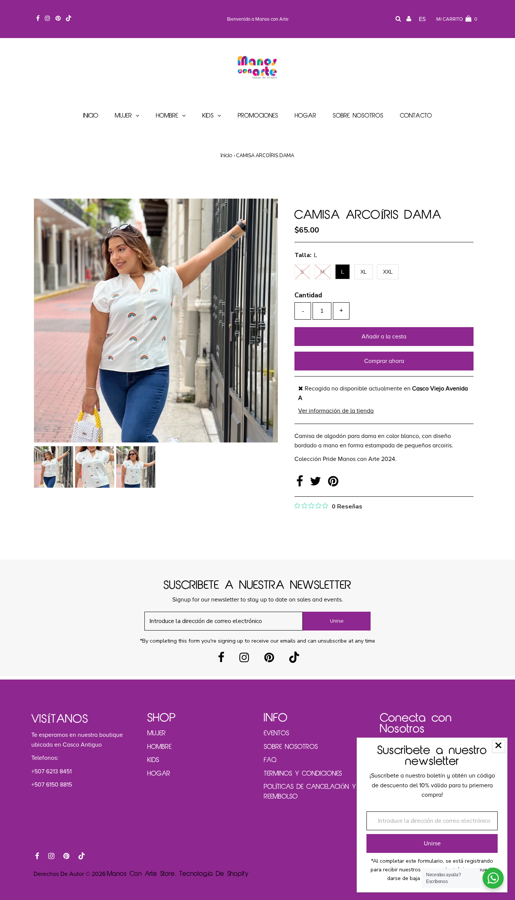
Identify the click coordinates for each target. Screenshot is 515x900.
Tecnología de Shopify (214, 874)
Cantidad (308, 295)
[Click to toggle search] (398, 19)
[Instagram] (244, 660)
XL (363, 272)
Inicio (227, 155)
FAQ (270, 760)
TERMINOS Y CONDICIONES (303, 774)
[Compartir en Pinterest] (333, 484)
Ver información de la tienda (336, 411)
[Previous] (46, 210)
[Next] (64, 210)
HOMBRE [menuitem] (167, 116)
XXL (387, 272)
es (422, 19)
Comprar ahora (384, 361)
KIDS (153, 760)
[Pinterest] (269, 660)
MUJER (156, 733)
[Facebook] (221, 660)
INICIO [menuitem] (90, 116)
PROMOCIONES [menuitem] (258, 116)
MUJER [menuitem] (123, 116)
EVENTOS (276, 733)
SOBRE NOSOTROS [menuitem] (358, 116)
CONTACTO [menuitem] (416, 116)
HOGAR (158, 774)
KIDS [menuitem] (208, 116)
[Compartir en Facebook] (301, 484)
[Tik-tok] (294, 660)
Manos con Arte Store (141, 874)
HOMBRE (159, 747)
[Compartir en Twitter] (317, 484)
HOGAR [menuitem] (305, 116)
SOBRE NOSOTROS (291, 747)
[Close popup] (498, 746)
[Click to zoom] (266, 210)
